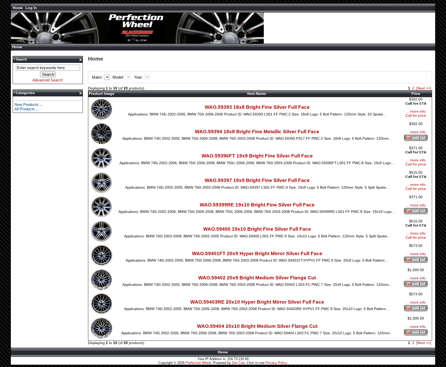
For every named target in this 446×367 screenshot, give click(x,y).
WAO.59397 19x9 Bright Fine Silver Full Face (257, 180)
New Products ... (28, 104)
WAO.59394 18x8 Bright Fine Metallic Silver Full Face (257, 131)
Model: (119, 77)
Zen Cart (238, 363)
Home (18, 8)
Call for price (415, 115)
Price (415, 93)
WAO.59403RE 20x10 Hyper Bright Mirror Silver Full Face (257, 302)
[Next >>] (423, 88)
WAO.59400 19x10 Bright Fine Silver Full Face (257, 229)
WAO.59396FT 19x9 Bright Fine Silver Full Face (257, 156)
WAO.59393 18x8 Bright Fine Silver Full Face (257, 107)
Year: (139, 77)
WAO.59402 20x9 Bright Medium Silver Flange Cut (257, 277)
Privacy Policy (276, 363)
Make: (97, 77)
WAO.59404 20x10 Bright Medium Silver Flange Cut (257, 326)
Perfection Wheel (198, 363)
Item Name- (257, 93)
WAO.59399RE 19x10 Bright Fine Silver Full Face (257, 204)
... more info (416, 111)
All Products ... (26, 109)
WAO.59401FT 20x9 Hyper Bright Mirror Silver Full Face (257, 253)
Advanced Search (48, 80)
